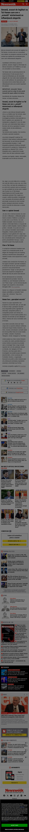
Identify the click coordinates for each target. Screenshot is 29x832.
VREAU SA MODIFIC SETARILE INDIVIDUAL (14, 829)
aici (6, 811)
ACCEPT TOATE (14, 825)
